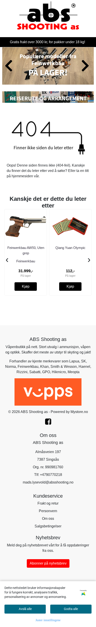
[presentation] (7, 260)
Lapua (74, 361)
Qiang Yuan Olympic (70, 248)
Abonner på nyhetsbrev (48, 563)
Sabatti (34, 372)
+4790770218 (51, 475)
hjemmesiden (22, 176)
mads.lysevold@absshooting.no (48, 482)
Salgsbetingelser (48, 526)
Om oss (48, 518)
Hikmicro (59, 372)
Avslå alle (25, 609)
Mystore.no (79, 412)
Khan (44, 366)
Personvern (48, 511)
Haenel (84, 366)
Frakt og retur (48, 503)
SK (83, 361)
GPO (46, 372)
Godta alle (71, 609)
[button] (41, 80)
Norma (10, 366)
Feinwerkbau (28, 366)
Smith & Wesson (63, 366)
